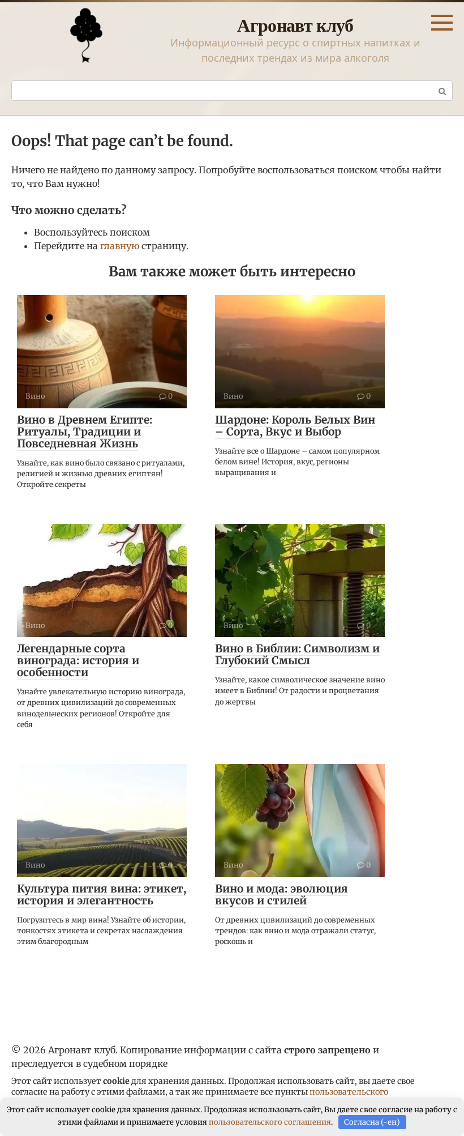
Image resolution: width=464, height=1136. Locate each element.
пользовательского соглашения (270, 1122)
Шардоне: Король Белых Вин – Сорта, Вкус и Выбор (295, 425)
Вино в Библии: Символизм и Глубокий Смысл (297, 654)
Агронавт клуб (295, 24)
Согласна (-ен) (372, 1122)
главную (119, 245)
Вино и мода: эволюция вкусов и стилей (281, 894)
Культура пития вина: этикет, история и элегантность (101, 894)
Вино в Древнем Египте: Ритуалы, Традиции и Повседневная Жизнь (84, 431)
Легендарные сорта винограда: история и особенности (78, 660)
